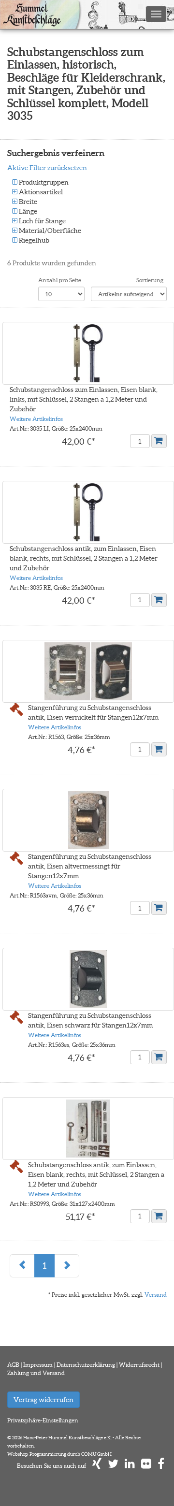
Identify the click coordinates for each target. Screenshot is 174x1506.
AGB (13, 1364)
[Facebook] (161, 1466)
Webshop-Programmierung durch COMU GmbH (59, 1454)
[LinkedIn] (130, 1466)
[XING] (97, 1466)
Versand (156, 1294)
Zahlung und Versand (36, 1373)
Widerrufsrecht (139, 1364)
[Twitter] (113, 1466)
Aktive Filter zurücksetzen (47, 168)
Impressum (38, 1364)
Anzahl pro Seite (59, 280)
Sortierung (149, 280)
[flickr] (146, 1466)
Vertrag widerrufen (43, 1400)
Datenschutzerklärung (86, 1364)
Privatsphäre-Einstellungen (42, 1420)
